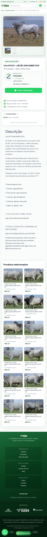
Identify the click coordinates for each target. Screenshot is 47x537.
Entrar (5, 117)
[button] (5, 532)
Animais (23, 452)
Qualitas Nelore (10, 10)
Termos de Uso (23, 468)
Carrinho (23, 483)
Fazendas (23, 454)
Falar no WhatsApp (25, 90)
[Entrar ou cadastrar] (44, 5)
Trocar (25, 1)
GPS (45, 1)
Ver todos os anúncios (21, 84)
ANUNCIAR (23, 494)
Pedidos (23, 485)
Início (2, 10)
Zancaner (17, 76)
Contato (23, 466)
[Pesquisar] (40, 5)
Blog (23, 471)
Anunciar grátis (23, 457)
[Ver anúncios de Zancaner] (8, 76)
